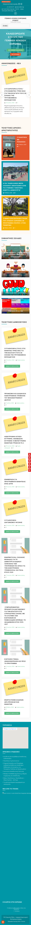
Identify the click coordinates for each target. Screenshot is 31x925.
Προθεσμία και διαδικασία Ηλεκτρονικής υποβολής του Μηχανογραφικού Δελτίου (15, 397)
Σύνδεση (17, 911)
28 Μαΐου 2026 (10, 707)
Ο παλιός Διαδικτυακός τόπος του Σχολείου (16, 908)
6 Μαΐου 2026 (8, 228)
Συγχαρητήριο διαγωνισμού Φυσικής (13, 521)
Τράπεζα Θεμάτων (15, 311)
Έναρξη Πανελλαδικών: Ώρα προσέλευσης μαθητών (14, 702)
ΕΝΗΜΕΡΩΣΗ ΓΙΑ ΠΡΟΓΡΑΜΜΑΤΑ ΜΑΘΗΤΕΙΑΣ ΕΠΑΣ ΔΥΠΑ (15, 481)
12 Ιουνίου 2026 (10, 666)
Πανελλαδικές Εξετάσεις (15, 293)
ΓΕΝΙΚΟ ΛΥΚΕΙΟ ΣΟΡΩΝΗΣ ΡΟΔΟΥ (15, 19)
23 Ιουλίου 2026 (10, 102)
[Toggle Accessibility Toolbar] (3, 922)
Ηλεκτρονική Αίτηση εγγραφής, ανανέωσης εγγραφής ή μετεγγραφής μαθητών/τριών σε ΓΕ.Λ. (15, 440)
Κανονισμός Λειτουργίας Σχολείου (15, 274)
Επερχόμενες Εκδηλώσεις (15, 50)
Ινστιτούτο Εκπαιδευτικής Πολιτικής (14, 771)
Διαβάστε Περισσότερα (13, 366)
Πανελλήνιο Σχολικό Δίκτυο (11, 761)
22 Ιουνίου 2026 (10, 525)
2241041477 (11, 7)
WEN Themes (21, 921)
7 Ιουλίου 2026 (10, 403)
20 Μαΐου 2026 (22, 144)
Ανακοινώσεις (21, 360)
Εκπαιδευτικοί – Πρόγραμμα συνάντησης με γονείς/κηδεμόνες (15, 254)
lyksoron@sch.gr (20, 7)
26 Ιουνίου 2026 (10, 487)
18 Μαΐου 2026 (8, 193)
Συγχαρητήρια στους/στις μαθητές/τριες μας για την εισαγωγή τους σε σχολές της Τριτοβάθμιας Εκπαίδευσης (15, 353)
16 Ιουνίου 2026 (10, 627)
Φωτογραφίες (15, 54)
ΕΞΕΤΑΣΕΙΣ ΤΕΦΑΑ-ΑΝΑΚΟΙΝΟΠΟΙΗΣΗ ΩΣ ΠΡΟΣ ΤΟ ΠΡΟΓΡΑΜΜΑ (15, 661)
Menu (5, 25)
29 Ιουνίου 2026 (10, 446)
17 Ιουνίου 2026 (10, 575)
